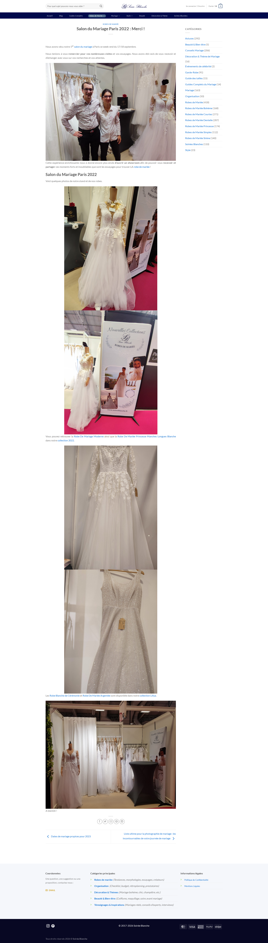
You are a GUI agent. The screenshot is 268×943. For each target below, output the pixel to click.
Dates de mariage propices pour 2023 (71, 836)
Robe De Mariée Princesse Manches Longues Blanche (147, 436)
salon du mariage (83, 46)
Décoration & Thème (160, 16)
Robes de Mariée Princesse (199, 126)
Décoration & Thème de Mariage (202, 56)
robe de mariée (142, 166)
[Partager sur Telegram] (122, 821)
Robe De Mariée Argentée (96, 695)
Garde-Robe (191, 72)
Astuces (189, 38)
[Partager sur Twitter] (105, 821)
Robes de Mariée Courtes (198, 114)
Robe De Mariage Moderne (89, 436)
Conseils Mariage (194, 50)
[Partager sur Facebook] (99, 821)
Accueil (50, 16)
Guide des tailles (194, 78)
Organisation (192, 96)
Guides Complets (76, 16)
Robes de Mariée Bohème (198, 108)
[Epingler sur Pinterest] (116, 821)
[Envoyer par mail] (110, 821)
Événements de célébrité (198, 66)
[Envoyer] (101, 6)
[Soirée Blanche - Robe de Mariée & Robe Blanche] (134, 6)
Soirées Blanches (181, 16)
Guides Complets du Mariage (200, 84)
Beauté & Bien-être (195, 44)
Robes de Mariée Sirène (197, 138)
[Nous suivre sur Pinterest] (53, 926)
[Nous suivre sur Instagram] (48, 926)
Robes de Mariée (96, 16)
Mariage (114, 16)
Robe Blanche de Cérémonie (65, 695)
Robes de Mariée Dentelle (199, 120)
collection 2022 (66, 440)
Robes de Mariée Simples (198, 132)
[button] (215, 6)
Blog (61, 16)
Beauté (142, 16)
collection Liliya (148, 695)
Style (129, 16)
